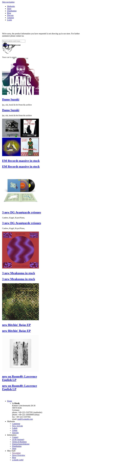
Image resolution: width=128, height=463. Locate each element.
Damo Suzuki (10, 99)
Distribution (11, 11)
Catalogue (16, 424)
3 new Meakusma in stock (18, 273)
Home (9, 401)
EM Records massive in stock (21, 160)
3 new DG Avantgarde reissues (21, 212)
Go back (5, 45)
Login (9, 20)
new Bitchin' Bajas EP (16, 324)
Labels (14, 428)
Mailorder (11, 6)
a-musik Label (17, 460)
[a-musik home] (38, 39)
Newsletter (16, 453)
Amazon (10, 18)
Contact (15, 437)
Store (9, 9)
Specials (15, 433)
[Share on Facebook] (3, 29)
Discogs (10, 15)
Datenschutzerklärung (20, 444)
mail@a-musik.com (25, 419)
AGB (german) (18, 439)
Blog (9, 13)
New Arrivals (17, 426)
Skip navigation (8, 2)
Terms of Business (19, 442)
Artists (14, 430)
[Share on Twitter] (6, 29)
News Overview (18, 455)
